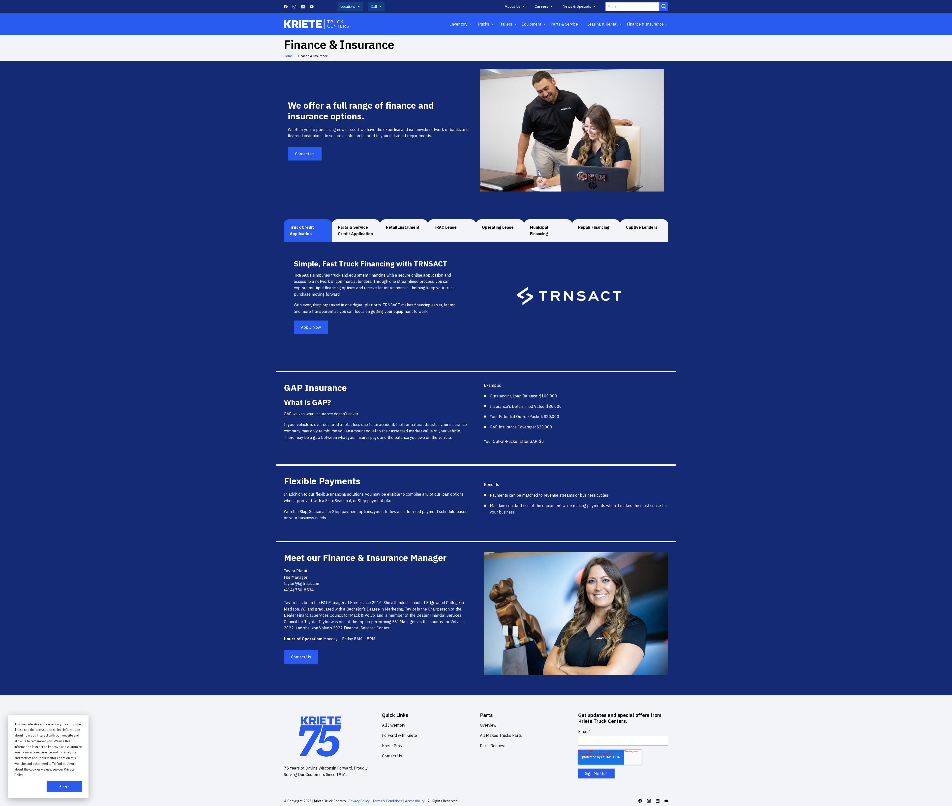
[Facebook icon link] (286, 6)
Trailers (505, 24)
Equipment (531, 24)
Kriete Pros (392, 745)
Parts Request (493, 745)
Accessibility (415, 801)
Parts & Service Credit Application (355, 230)
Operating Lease (498, 227)
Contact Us (301, 656)
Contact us (304, 153)
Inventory (459, 24)
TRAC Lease (445, 227)
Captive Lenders (641, 227)
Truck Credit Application (302, 230)
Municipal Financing (539, 230)
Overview (488, 725)
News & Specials (577, 6)
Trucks (483, 24)
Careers (541, 6)
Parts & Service (564, 24)
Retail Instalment (402, 227)
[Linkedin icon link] (303, 6)
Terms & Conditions (387, 801)
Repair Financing (593, 227)
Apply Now (311, 327)
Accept (64, 786)
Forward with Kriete (399, 735)
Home (288, 56)
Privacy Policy (359, 801)
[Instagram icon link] (294, 6)
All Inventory (393, 725)
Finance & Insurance (645, 24)
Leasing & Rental (602, 24)
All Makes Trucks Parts (501, 735)
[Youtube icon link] (312, 6)
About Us (512, 6)
